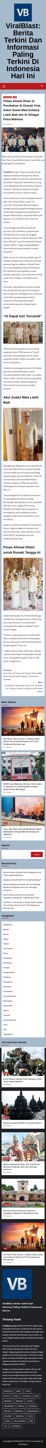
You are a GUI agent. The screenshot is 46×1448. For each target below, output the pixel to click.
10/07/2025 (8, 837)
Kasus (5, 953)
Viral (14, 97)
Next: (24, 687)
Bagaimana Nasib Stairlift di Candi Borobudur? (22, 880)
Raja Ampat (8, 1001)
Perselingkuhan (9, 996)
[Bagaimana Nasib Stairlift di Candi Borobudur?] (23, 1105)
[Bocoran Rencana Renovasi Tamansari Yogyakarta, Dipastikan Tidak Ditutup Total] (23, 1193)
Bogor (5, 939)
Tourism (6, 1015)
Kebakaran (7, 958)
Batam (6, 934)
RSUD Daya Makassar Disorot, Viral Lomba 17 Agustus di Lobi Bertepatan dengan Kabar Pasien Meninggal (22, 786)
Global (6, 944)
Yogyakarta (8, 1034)
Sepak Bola (7, 1006)
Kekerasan (7, 963)
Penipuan (7, 977)
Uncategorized (9, 1020)
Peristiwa (7, 986)
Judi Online (8, 948)
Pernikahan (7, 97)
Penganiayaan (9, 972)
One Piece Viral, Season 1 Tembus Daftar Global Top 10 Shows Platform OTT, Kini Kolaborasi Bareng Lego (21, 741)
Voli (4, 1029)
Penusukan (7, 982)
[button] (4, 86)
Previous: (22, 674)
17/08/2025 (8, 747)
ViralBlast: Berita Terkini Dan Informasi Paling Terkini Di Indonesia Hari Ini (23, 51)
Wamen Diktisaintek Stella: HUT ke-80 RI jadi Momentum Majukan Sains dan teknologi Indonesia (21, 887)
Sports (6, 1010)
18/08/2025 (8, 1084)
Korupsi (6, 967)
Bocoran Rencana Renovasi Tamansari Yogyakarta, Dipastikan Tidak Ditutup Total (21, 896)
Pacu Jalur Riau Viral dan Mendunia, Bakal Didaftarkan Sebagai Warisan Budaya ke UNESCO (22, 831)
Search (5, 845)
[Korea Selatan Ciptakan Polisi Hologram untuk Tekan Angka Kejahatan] (23, 1061)
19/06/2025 (9, 124)
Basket (6, 929)
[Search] (41, 86)
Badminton (7, 925)
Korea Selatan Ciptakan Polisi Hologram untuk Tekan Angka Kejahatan (22, 873)
